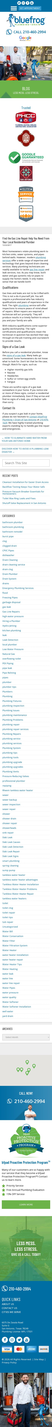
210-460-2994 (34, 31)
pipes (5, 677)
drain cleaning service (13, 564)
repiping (6, 785)
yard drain (7, 1016)
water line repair (11, 983)
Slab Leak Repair (11, 851)
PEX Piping (7, 663)
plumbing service (11, 738)
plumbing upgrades (12, 766)
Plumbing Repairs (11, 733)
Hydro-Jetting (9, 625)
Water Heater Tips (12, 964)
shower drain (9, 818)
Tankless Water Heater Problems (19, 889)
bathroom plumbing (13, 527)
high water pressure (13, 616)
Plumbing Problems (12, 719)
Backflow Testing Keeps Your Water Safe (23, 486)
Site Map (39, 1359)
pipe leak (7, 668)
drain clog (7, 569)
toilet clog (7, 907)
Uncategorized (10, 926)
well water (7, 1011)
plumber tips (9, 686)
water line (7, 978)
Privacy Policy (9, 1362)
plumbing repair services (15, 729)
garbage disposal (11, 602)
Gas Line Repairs (11, 611)
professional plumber (13, 780)
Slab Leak (7, 837)
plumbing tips (9, 752)
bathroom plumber (12, 522)
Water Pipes (8, 987)
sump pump (8, 870)
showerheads (9, 827)
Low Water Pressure (12, 649)
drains (5, 583)
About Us (8, 1304)
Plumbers (7, 691)
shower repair (9, 823)
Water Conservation (12, 936)
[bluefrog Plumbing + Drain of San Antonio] (26, 20)
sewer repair (9, 809)
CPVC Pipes (8, 550)
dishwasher (8, 555)
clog (4, 541)
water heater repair (12, 959)
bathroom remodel (12, 531)
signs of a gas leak (16, 355)
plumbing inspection (13, 705)
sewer (5, 795)
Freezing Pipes (10, 597)
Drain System (9, 578)
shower (6, 813)
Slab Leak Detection (12, 846)
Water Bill (7, 931)
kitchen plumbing (11, 630)
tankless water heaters (14, 898)
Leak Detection (10, 639)
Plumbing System (11, 748)
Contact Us (9, 1308)
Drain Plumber (10, 574)
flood (5, 592)
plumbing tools (10, 757)
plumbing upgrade (12, 762)
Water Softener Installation (16, 1006)
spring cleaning (10, 865)
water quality (9, 997)
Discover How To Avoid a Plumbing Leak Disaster (25, 450)
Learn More (26, 1204)
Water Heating (10, 969)
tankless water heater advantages (20, 879)
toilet (5, 903)
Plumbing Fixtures (12, 701)
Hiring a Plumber (11, 621)
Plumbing (7, 696)
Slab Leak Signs (10, 856)
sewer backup (9, 799)
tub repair (7, 922)
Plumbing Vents (10, 771)
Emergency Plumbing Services (18, 588)
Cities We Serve (11, 1312)
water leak (7, 973)
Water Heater (9, 950)
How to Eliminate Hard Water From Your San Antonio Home (24, 439)
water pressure (10, 992)
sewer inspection (11, 804)
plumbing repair (11, 724)
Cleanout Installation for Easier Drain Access (25, 482)
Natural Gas (8, 653)
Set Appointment (30, 8)
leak (4, 635)
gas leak (6, 606)
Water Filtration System (14, 945)
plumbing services (12, 743)
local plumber (9, 644)
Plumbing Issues (10, 710)
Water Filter (8, 940)
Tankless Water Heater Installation (20, 884)
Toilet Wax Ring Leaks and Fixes (19, 498)
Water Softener (10, 1001)
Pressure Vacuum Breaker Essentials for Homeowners (23, 492)
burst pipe (8, 536)
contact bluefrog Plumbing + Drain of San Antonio (24, 418)
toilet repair (8, 912)
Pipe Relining (9, 672)
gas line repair (37, 269)
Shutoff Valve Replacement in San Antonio (24, 503)
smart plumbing (10, 860)
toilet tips (7, 917)
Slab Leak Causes (11, 842)
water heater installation (15, 954)
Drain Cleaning (10, 559)
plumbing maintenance (14, 715)
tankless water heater (13, 875)
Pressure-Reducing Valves (15, 776)
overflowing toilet (11, 658)
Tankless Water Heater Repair (18, 893)
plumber (6, 682)
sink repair (8, 832)
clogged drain (9, 545)
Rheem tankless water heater (17, 790)
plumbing (23, 305)
